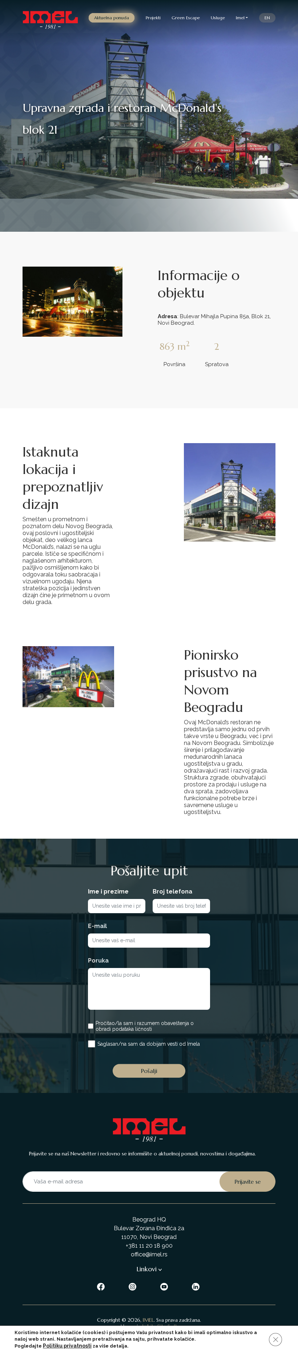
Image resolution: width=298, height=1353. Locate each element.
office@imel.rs (149, 1254)
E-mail (97, 926)
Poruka (98, 960)
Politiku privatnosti (67, 1346)
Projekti (153, 17)
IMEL (148, 1320)
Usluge (218, 17)
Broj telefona (172, 891)
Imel (240, 17)
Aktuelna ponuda (111, 17)
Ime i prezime (108, 891)
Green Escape (186, 17)
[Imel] (50, 18)
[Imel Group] (101, 1286)
